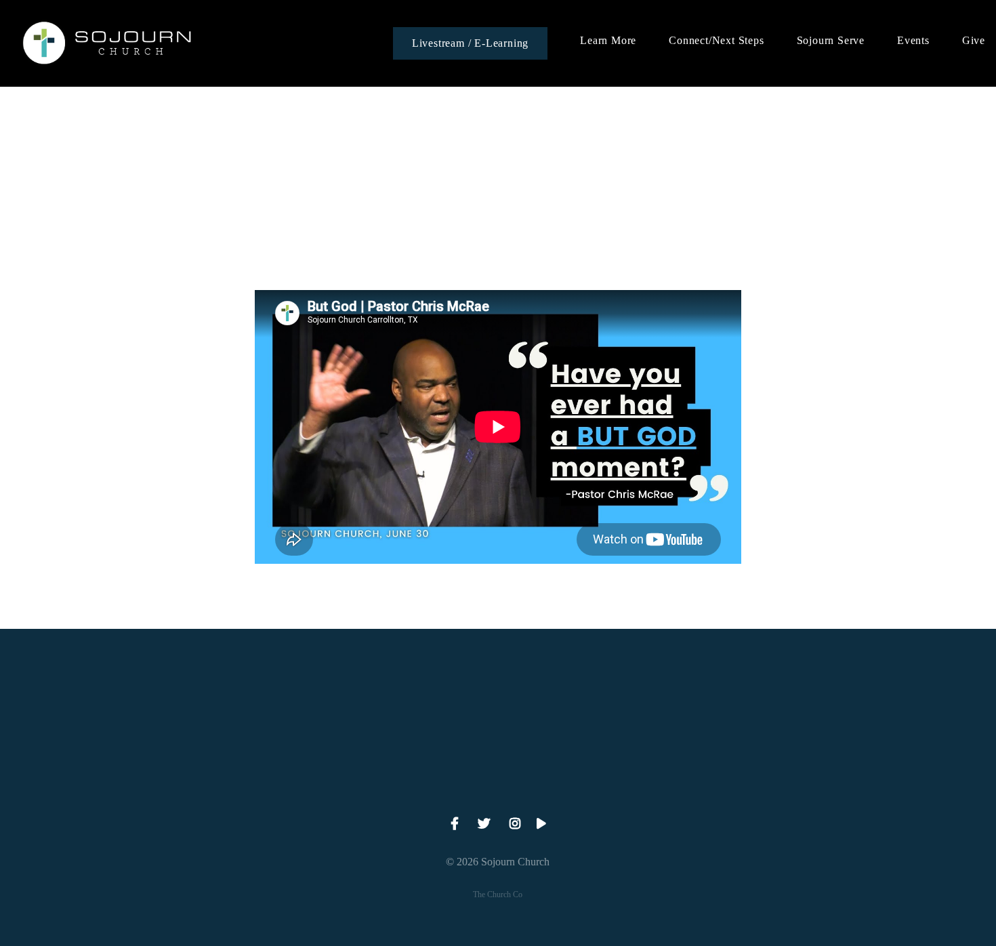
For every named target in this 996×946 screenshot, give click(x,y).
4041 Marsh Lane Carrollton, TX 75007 (498, 780)
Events (913, 40)
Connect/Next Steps (716, 40)
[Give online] (757, 704)
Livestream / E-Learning (470, 43)
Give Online (756, 780)
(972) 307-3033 (239, 780)
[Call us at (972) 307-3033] (239, 704)
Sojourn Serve (831, 40)
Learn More (608, 40)
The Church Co (497, 894)
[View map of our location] (498, 704)
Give (973, 40)
